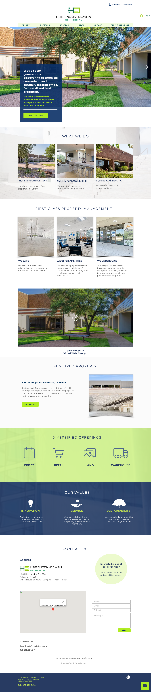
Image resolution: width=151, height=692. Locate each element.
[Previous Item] (4, 67)
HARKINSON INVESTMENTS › (28, 4)
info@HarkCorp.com (36, 646)
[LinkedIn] (128, 677)
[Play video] (75, 318)
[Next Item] (147, 67)
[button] (45, 25)
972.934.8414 (30, 650)
